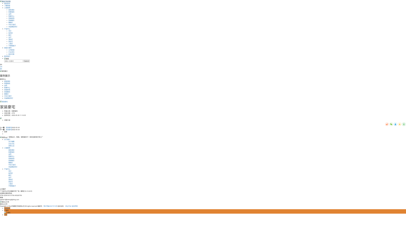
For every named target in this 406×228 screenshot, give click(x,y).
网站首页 (7, 3)
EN (1, 69)
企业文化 (11, 143)
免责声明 (75, 206)
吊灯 (9, 31)
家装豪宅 (9, 127)
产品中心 (7, 29)
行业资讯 (11, 52)
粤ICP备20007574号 (50, 206)
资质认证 (11, 146)
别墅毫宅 (11, 12)
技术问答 (11, 54)
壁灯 (9, 35)
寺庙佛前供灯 (12, 27)
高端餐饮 (11, 20)
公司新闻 (11, 50)
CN (1, 67)
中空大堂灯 (12, 24)
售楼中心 (11, 16)
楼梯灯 (10, 22)
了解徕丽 (7, 5)
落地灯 (10, 39)
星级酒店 (11, 10)
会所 (9, 14)
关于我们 (7, 139)
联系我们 (7, 56)
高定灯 (10, 41)
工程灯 (10, 43)
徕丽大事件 (8, 48)
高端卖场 (11, 18)
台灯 (9, 37)
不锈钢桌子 (12, 46)
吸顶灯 (10, 33)
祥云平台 (68, 206)
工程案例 (7, 8)
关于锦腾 (11, 141)
